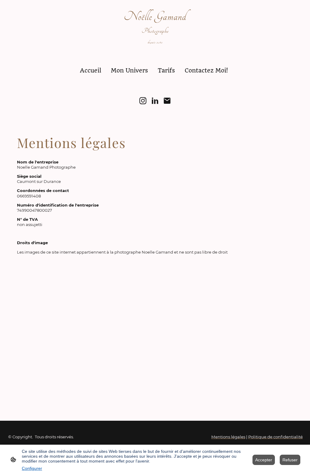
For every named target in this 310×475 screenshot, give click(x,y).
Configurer (32, 468)
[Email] (167, 100)
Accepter (263, 459)
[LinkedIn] (155, 100)
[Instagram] (143, 100)
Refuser (290, 459)
